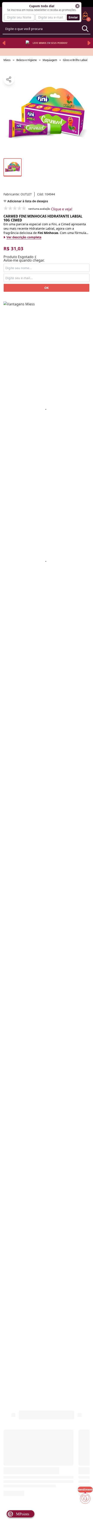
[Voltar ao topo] (85, 1511)
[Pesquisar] (85, 28)
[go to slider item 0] (12, 167)
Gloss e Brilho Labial (75, 60)
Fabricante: (17, 194)
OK (46, 288)
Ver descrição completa (23, 237)
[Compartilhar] (8, 79)
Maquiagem (50, 60)
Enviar (73, 17)
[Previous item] (4, 43)
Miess (7, 60)
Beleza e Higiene (26, 60)
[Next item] (89, 43)
